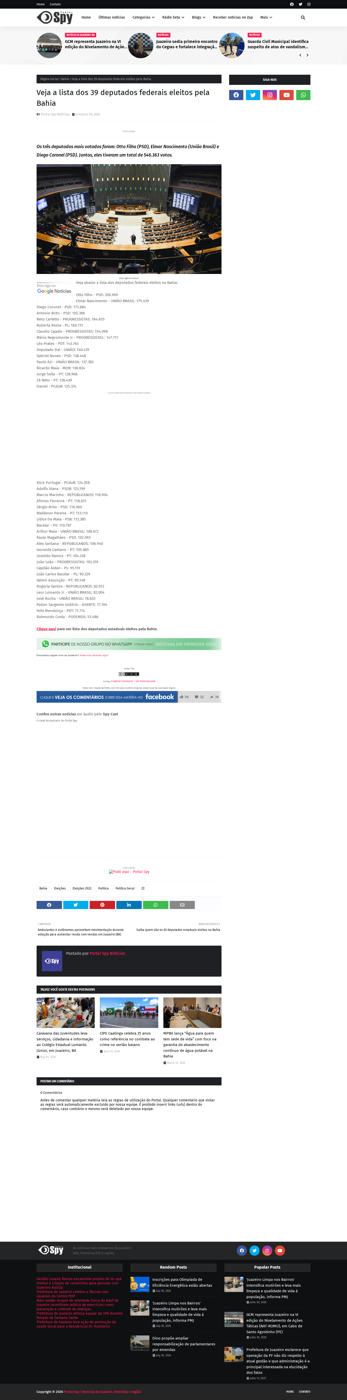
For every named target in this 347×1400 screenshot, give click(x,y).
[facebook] (292, 4)
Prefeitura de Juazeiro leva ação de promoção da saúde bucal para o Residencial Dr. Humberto (76, 1324)
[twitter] (300, 4)
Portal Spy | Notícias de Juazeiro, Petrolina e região (102, 1392)
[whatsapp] (303, 95)
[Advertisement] (129, 431)
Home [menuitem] (86, 17)
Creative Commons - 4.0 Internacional (133, 681)
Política (103, 888)
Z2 (143, 888)
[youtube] (286, 95)
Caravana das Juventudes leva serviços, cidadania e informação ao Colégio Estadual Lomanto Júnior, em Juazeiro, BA (65, 1042)
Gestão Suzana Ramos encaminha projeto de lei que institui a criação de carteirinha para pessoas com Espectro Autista (79, 1283)
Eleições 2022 (82, 888)
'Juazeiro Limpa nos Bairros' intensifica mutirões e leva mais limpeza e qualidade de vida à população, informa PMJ (179, 1312)
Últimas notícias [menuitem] (112, 17)
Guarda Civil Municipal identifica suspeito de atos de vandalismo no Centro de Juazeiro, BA (199, 44)
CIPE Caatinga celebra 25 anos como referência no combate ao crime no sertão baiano (127, 1039)
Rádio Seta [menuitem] (171, 17)
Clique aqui (46, 629)
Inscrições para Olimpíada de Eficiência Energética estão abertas (182, 1282)
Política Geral (125, 888)
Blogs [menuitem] (196, 17)
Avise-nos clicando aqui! (94, 655)
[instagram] (308, 4)
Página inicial (49, 79)
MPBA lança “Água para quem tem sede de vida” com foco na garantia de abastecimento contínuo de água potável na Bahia (189, 1044)
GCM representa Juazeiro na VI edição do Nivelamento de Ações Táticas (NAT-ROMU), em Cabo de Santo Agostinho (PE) (274, 1323)
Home (41, 4)
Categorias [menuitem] (141, 17)
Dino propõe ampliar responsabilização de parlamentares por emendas (183, 1344)
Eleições (60, 888)
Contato (55, 4)
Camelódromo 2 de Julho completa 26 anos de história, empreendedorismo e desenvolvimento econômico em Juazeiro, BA (290, 44)
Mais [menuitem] (264, 17)
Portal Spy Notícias (55, 114)
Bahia (65, 79)
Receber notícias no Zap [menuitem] (233, 17)
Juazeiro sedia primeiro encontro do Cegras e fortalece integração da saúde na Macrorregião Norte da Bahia (108, 44)
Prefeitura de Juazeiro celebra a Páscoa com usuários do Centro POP (72, 1294)
